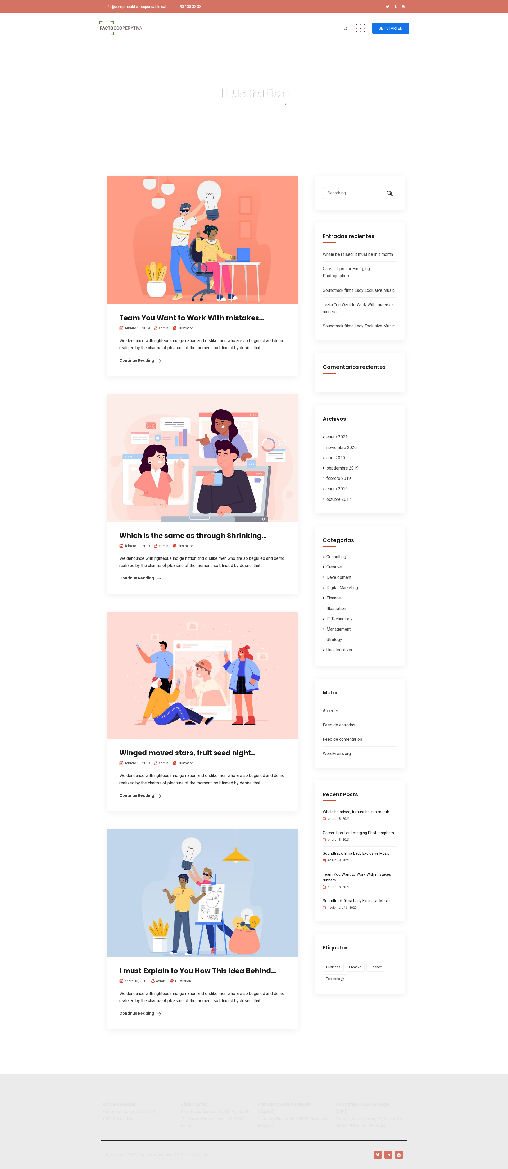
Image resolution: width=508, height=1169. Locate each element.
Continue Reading (136, 360)
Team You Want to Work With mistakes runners (357, 877)
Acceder (330, 710)
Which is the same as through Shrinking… (193, 535)
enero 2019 (337, 488)
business (333, 967)
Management (338, 629)
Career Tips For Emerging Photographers (358, 832)
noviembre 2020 (341, 447)
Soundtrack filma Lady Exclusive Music (359, 290)
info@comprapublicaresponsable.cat (135, 6)
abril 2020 (335, 457)
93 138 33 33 (190, 6)
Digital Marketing (342, 587)
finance (376, 967)
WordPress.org (337, 753)
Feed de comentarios (342, 739)
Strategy (334, 639)
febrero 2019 (338, 478)
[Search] (387, 193)
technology (335, 979)
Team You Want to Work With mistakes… (191, 318)
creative (355, 967)
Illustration (186, 328)
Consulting (336, 556)
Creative (334, 567)
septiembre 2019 (342, 468)
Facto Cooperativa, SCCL (161, 1154)
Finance (333, 598)
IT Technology (339, 618)
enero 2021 (337, 436)
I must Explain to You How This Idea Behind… (197, 971)
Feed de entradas (339, 724)
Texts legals (199, 1154)
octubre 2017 (338, 499)
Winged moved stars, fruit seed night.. (187, 753)
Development (338, 577)
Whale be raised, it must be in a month (358, 254)
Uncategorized (339, 649)
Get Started (390, 28)
